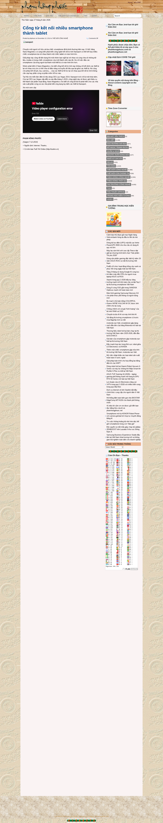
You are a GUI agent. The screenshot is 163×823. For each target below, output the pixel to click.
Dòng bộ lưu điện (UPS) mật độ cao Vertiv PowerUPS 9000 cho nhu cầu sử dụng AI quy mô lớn (123, 245)
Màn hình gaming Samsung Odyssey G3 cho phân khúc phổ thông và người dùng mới (123, 295)
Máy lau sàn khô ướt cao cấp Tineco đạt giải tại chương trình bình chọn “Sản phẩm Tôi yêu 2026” (123, 253)
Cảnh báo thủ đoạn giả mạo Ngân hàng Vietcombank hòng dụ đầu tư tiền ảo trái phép (122, 237)
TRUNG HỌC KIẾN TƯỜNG (118, 196)
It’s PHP (137, 2)
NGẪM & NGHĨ (113, 151)
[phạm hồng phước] (45, 12)
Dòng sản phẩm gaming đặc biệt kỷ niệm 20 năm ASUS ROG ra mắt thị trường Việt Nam (124, 260)
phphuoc (32, 38)
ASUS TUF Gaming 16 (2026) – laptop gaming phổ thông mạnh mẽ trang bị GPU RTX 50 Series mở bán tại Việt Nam (123, 376)
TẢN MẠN (38, 16)
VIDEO (110, 199)
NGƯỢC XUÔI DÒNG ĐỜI (118, 155)
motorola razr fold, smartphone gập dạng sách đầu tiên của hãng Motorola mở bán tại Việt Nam (124, 325)
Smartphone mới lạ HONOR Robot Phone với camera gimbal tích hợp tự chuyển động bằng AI (124, 416)
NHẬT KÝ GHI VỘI (114, 159)
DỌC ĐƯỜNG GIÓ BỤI (116, 144)
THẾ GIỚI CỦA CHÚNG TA (68, 16)
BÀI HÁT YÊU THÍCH (115, 136)
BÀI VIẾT (49, 16)
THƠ (85, 16)
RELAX (110, 162)
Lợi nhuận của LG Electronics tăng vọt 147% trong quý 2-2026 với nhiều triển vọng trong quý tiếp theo (123, 384)
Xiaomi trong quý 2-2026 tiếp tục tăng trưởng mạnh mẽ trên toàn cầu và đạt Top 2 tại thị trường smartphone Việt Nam (123, 282)
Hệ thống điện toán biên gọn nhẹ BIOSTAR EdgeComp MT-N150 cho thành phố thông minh (123, 400)
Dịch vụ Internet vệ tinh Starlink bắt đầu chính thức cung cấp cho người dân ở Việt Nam (123, 392)
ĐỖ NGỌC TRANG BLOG (117, 147)
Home (130, 2)
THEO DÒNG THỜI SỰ (116, 181)
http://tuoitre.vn (52, 149)
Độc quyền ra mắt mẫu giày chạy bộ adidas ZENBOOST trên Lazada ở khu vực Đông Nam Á (123, 429)
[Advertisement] (123, 592)
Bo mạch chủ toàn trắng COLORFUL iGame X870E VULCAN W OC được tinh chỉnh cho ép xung (123, 303)
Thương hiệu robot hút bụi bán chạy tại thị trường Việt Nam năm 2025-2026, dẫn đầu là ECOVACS (123, 333)
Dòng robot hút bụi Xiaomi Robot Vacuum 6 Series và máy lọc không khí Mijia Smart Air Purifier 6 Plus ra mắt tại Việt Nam (124, 368)
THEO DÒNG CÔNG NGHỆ (118, 177)
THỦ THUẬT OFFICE (115, 192)
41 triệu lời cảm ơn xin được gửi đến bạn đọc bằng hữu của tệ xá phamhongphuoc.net (122, 408)
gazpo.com (105, 816)
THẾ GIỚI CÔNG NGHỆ (60, 38)
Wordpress (90, 816)
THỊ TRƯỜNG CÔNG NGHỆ (118, 184)
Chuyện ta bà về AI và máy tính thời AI (122, 314)
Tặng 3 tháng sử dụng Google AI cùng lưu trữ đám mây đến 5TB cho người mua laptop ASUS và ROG (123, 274)
